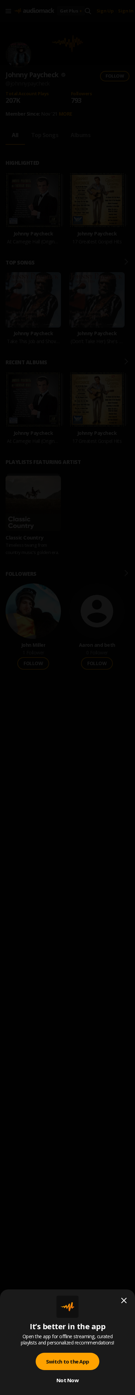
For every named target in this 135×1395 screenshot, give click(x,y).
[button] (67, 697)
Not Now (67, 1380)
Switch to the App (67, 1361)
